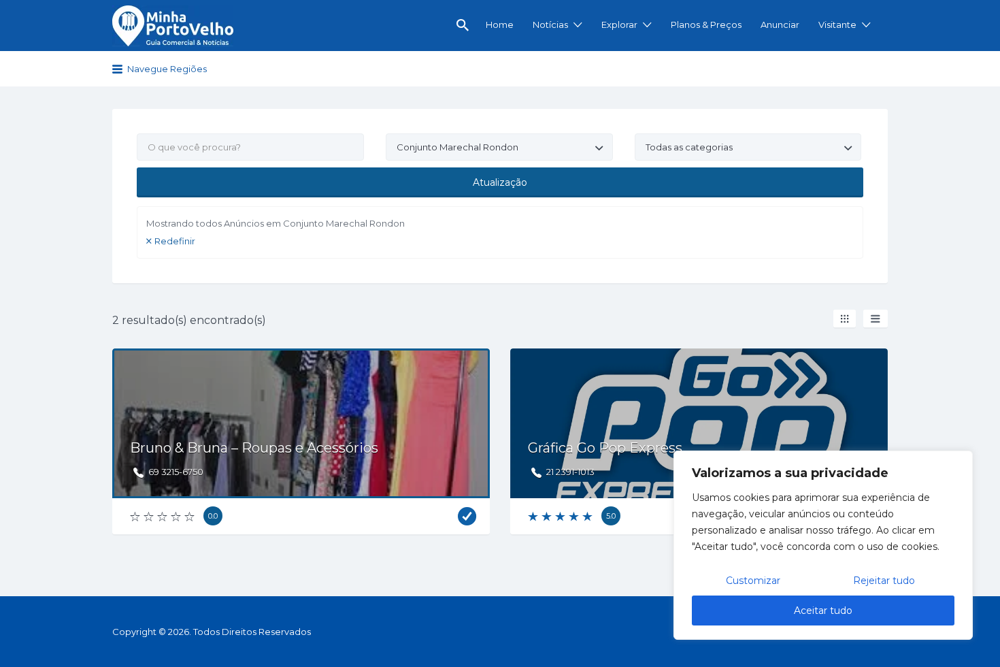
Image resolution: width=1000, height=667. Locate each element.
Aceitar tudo (823, 610)
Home (500, 24)
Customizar (753, 580)
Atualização (500, 182)
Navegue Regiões (167, 68)
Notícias (550, 24)
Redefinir (174, 240)
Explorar (619, 24)
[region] (823, 545)
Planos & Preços (706, 24)
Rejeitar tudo (884, 580)
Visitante (837, 24)
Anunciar (780, 24)
